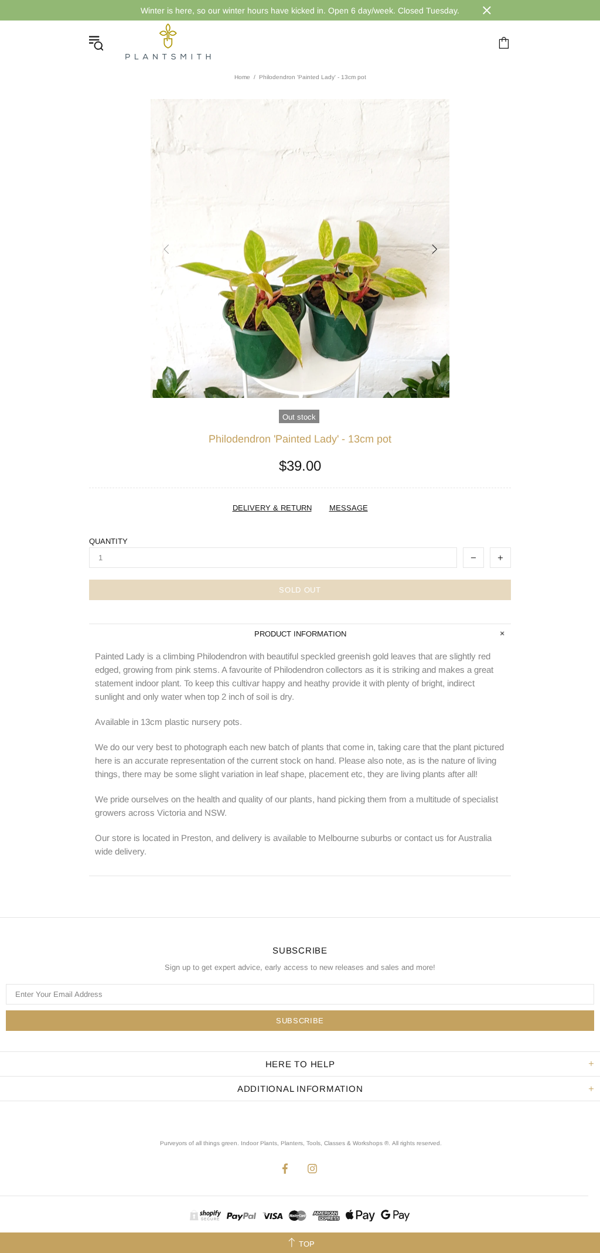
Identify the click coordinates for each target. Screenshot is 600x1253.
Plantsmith (167, 42)
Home (242, 77)
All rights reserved (416, 1143)
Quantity (108, 541)
